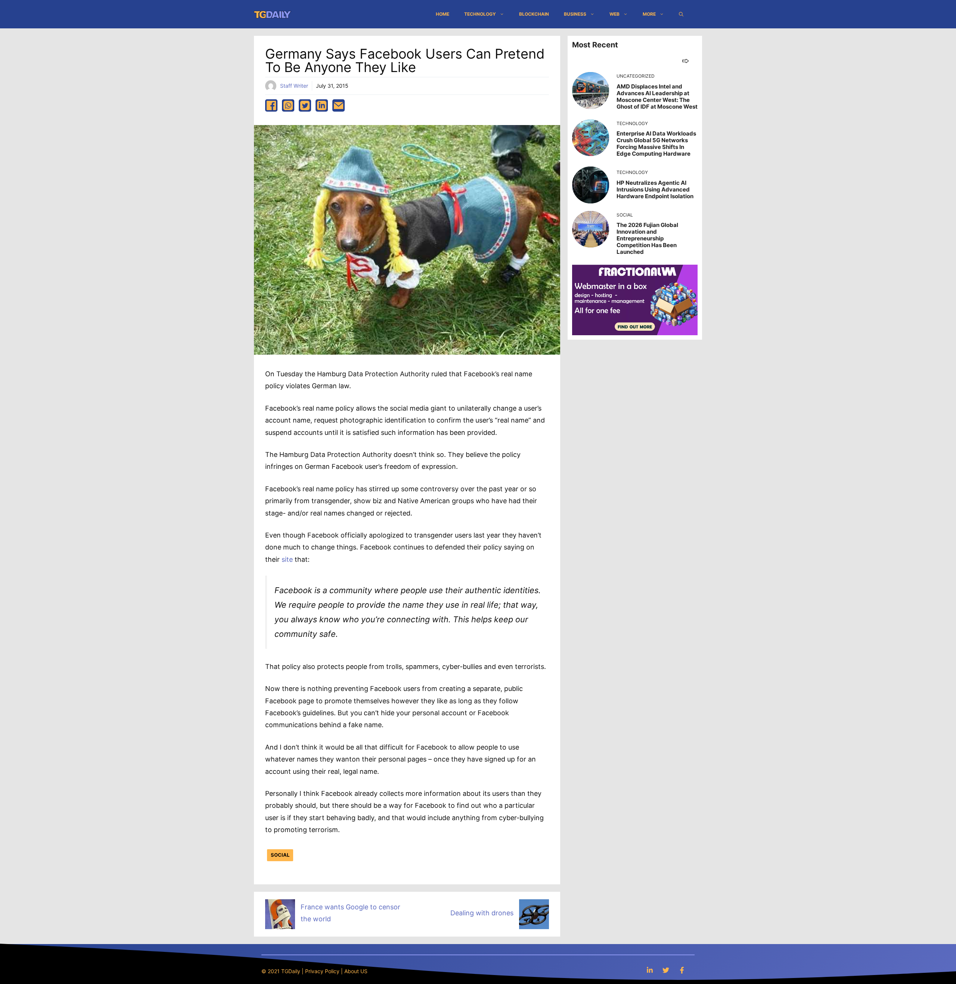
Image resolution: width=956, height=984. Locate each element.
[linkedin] (322, 105)
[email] (338, 105)
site (288, 559)
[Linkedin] (649, 970)
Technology (480, 14)
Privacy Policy (322, 971)
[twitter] (305, 105)
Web (614, 14)
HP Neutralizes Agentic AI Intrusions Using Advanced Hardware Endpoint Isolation (655, 189)
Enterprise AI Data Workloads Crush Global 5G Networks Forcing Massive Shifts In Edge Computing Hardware (656, 143)
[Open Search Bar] (681, 14)
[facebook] (271, 105)
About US (355, 971)
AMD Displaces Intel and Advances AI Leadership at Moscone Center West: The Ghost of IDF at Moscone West (657, 96)
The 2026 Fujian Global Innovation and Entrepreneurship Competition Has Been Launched (647, 238)
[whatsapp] (288, 105)
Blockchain (534, 14)
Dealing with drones (481, 913)
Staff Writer (294, 85)
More (649, 14)
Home (442, 14)
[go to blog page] (685, 61)
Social (280, 855)
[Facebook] (682, 970)
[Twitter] (665, 970)
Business (575, 14)
